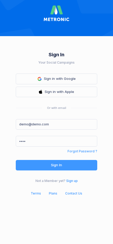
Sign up (72, 181)
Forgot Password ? (82, 151)
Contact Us (73, 193)
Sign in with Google (60, 78)
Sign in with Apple (59, 92)
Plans (53, 193)
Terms (36, 193)
